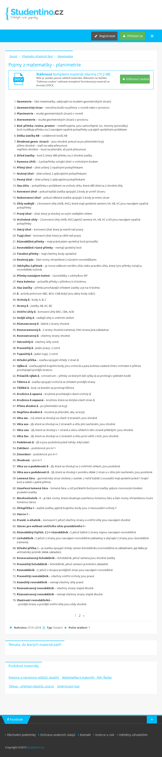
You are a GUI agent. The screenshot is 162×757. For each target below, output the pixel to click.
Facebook (16, 719)
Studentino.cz (35, 747)
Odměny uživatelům (133, 735)
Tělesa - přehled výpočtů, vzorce (31, 686)
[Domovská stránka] (34, 13)
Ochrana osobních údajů (57, 735)
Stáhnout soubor (137, 79)
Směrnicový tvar (68, 686)
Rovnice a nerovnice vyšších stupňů (34, 677)
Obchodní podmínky (21, 735)
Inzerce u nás (104, 735)
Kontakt (85, 735)
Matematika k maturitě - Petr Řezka (87, 677)
